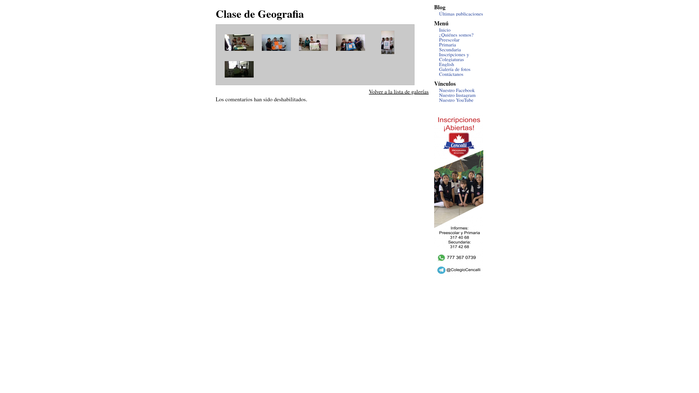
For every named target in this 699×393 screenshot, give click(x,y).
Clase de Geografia (260, 13)
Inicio (445, 29)
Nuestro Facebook (457, 90)
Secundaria (450, 49)
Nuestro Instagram (457, 95)
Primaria (447, 44)
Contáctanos (451, 74)
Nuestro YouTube (456, 100)
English (446, 64)
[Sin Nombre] (239, 50)
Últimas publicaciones (461, 13)
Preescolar (449, 39)
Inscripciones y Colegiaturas (454, 56)
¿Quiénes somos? (456, 34)
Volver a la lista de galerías (399, 91)
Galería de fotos (454, 69)
